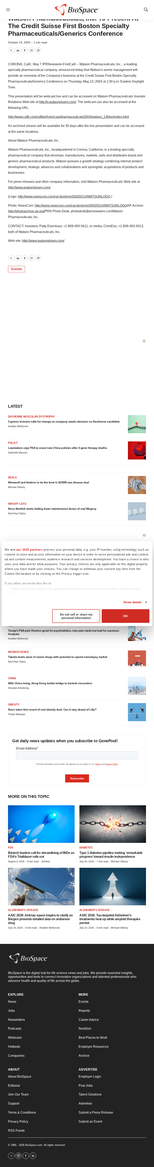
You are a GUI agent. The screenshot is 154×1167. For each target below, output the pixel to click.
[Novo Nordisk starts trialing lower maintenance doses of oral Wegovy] (137, 511)
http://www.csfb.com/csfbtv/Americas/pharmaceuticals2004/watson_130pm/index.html (68, 116)
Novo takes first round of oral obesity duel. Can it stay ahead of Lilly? (52, 709)
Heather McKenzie (18, 426)
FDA (10, 847)
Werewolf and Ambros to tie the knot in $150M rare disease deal (48, 482)
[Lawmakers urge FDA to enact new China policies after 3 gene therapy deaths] (137, 450)
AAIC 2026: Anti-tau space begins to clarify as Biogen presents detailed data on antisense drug (40, 919)
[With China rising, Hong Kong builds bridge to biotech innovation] (137, 686)
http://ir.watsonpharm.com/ (57, 102)
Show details (132, 602)
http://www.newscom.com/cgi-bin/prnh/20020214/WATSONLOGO (64, 196)
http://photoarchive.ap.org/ (26, 211)
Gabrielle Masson (17, 452)
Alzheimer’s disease (23, 910)
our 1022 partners (29, 549)
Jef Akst (45, 861)
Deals (12, 477)
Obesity (14, 704)
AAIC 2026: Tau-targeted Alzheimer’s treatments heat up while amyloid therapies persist (109, 919)
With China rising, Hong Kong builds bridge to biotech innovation (50, 683)
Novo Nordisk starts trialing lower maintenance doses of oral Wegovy (52, 508)
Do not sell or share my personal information (76, 616)
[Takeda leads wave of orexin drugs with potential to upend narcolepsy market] (137, 659)
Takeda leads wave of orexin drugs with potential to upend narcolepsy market (57, 657)
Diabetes (86, 847)
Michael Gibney (16, 487)
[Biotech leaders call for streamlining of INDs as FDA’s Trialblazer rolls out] (41, 824)
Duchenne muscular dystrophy (31, 416)
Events (16, 269)
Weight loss (17, 503)
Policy (13, 442)
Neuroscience (18, 651)
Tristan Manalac (16, 714)
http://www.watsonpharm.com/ (29, 187)
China (12, 678)
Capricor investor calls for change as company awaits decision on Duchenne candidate (64, 421)
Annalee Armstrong (18, 688)
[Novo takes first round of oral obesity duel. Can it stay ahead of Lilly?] (137, 712)
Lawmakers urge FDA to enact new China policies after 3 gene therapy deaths (57, 447)
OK (125, 616)
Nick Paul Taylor (17, 513)
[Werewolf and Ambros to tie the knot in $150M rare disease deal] (137, 485)
